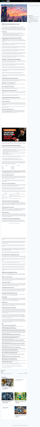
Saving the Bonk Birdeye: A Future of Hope (33, 18)
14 (21, 198)
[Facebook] (7, 1)
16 (4, 204)
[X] (8, 1)
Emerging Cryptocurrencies (13, 366)
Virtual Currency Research (8, 367)
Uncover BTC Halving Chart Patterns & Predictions (6, 373)
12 (17, 151)
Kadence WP (26, 425)
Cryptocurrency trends (4, 366)
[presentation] (7, 382)
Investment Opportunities (19, 366)
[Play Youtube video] (14, 134)
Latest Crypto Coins (4, 367)
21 (22, 261)
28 (15, 319)
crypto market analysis (13, 365)
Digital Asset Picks (8, 366)
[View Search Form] (38, 1)
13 (9, 180)
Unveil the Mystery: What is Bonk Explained (22, 373)
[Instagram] (9, 1)
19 (8, 242)
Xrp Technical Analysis (5, 407)
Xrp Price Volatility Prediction (19, 379)
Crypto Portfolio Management (18, 365)
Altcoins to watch (3, 365)
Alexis (2, 25)
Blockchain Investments (8, 365)
